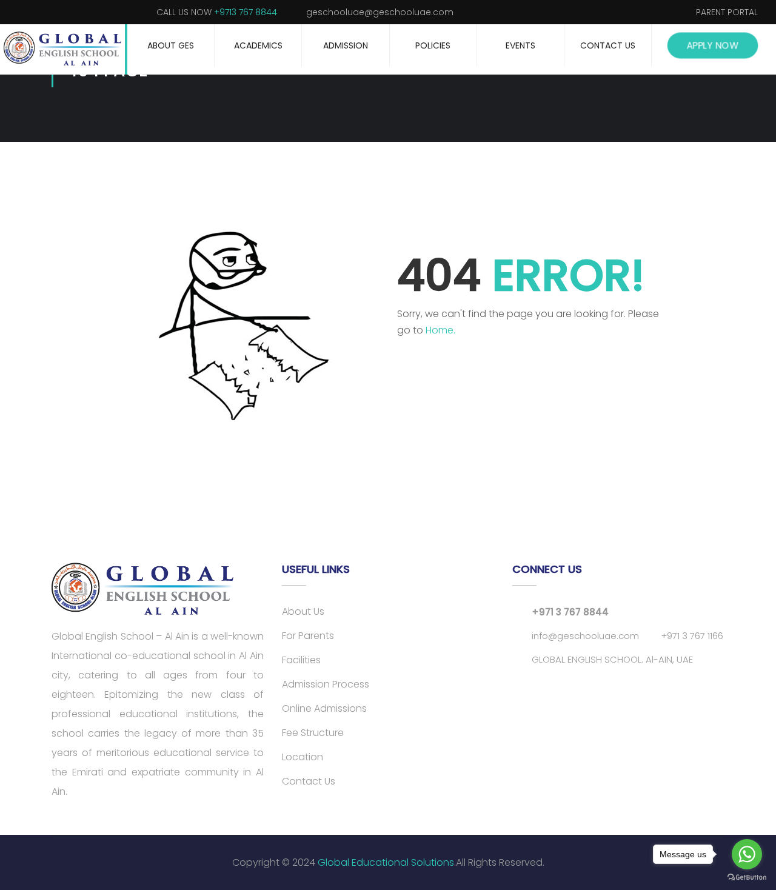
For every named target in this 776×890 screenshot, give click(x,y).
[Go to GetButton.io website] (747, 878)
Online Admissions (324, 708)
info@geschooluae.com (585, 635)
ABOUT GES (170, 45)
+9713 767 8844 (245, 12)
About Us (303, 611)
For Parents (308, 636)
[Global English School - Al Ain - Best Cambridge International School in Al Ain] (63, 49)
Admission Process (325, 684)
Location (302, 757)
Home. (440, 330)
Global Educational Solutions (386, 862)
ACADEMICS (258, 45)
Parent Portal (727, 12)
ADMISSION (345, 45)
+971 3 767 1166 (692, 635)
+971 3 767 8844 (570, 612)
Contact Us (607, 45)
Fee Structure (313, 733)
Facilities (301, 660)
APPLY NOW (712, 45)
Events (520, 45)
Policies (432, 45)
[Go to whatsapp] (747, 854)
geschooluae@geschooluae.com (379, 12)
